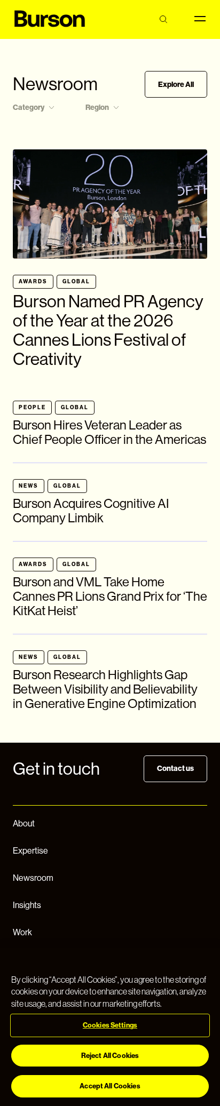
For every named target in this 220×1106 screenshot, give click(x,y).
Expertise (30, 851)
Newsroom (33, 878)
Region (97, 107)
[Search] (163, 19)
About (24, 823)
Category (28, 107)
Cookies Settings (110, 1025)
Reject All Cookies (110, 1056)
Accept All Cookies (110, 1086)
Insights (27, 905)
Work (22, 932)
